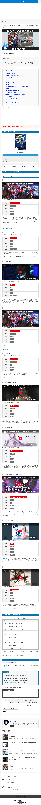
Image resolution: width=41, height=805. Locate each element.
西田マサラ (34, 702)
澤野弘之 (23, 702)
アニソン (11, 21)
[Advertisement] (20, 10)
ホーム (4, 21)
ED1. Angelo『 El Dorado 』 (12, 82)
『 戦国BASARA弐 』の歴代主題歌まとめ (12, 75)
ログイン (13, 789)
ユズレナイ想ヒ (15, 590)
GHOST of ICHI (15, 405)
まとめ (5, 104)
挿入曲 (7, 88)
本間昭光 (12, 702)
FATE (13, 284)
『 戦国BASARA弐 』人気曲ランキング (12, 102)
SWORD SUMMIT (16, 203)
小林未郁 (32, 700)
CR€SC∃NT (14, 359)
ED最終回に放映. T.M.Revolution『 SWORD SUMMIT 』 (17, 86)
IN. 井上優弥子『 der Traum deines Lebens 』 (15, 94)
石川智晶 (28, 702)
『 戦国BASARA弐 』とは (9, 73)
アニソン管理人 (35, 705)
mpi (6, 700)
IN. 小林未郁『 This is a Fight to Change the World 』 (17, 96)
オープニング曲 (8, 77)
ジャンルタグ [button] (5, 159)
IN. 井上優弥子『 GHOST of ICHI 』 (13, 92)
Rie (9, 700)
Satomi (13, 700)
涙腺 (13, 543)
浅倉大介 (17, 702)
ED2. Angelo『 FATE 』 (11, 84)
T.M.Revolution (19, 700)
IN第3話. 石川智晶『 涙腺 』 (12, 98)
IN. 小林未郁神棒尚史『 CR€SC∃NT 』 (14, 90)
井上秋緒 (26, 700)
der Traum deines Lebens (17, 450)
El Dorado (14, 238)
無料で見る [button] (5, 161)
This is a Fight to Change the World (19, 497)
